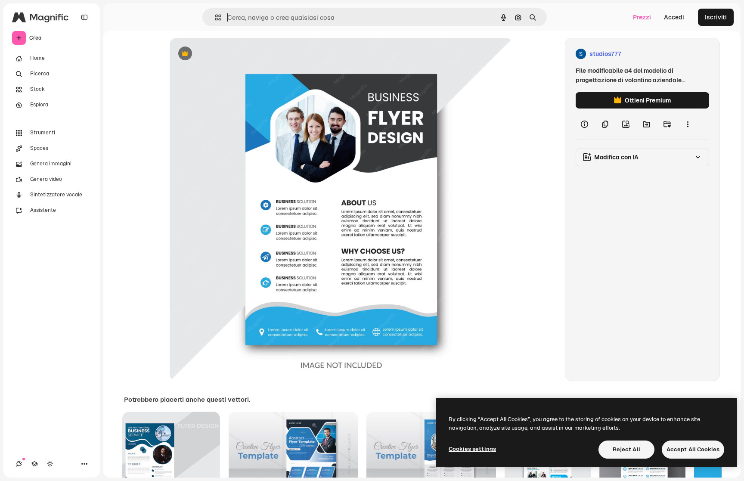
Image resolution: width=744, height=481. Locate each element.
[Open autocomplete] (214, 17)
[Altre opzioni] (687, 124)
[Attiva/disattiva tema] (50, 464)
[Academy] (34, 464)
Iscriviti (716, 17)
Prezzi (642, 17)
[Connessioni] (19, 464)
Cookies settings (472, 449)
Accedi (674, 17)
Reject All (626, 449)
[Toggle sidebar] (84, 17)
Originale (226, 54)
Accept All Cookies (692, 449)
